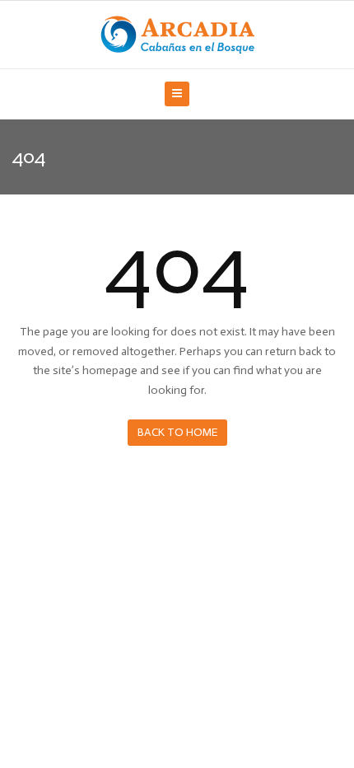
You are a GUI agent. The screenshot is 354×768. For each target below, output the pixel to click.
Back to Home (177, 432)
